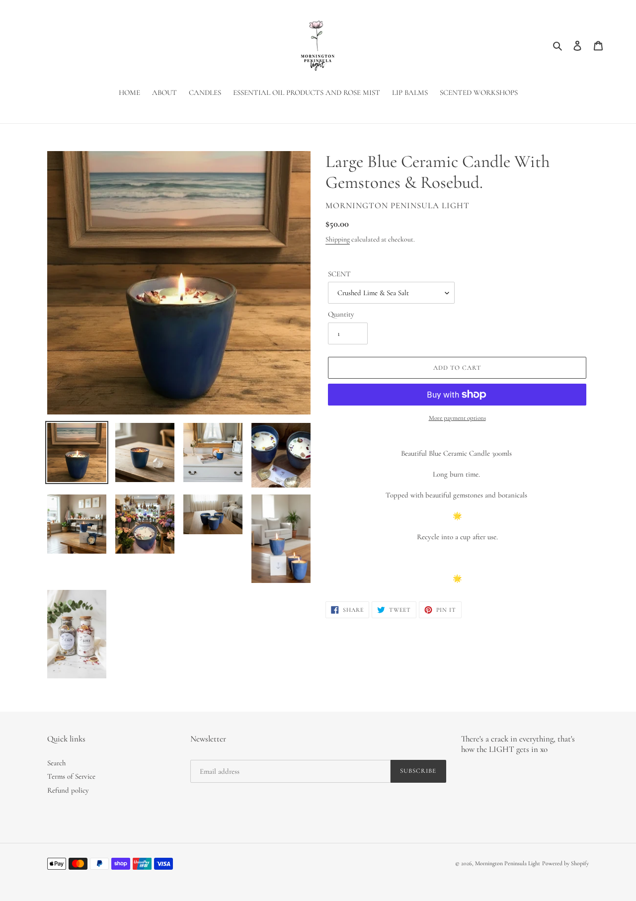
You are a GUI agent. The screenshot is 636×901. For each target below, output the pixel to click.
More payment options (457, 418)
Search (56, 762)
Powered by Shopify (565, 863)
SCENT (339, 273)
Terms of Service (71, 776)
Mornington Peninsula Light (507, 863)
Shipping (337, 239)
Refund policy (68, 790)
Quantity (341, 314)
